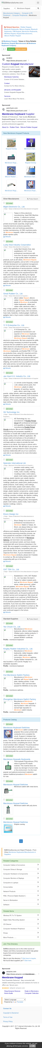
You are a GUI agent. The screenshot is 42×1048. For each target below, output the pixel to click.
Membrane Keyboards (29, 31)
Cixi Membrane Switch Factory (16, 674)
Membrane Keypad (10, 41)
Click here (27, 960)
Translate (20, 1002)
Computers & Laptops (10, 882)
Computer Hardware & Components (15, 874)
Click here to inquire (29, 958)
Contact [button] (10, 203)
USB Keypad (16, 31)
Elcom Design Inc (10, 514)
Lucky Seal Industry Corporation (17, 244)
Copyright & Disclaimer (11, 1013)
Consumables (8, 887)
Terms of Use (7, 1017)
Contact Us (7, 1008)
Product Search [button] (33, 199)
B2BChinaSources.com (12, 850)
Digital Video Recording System (14, 920)
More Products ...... (9, 937)
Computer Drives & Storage (12, 869)
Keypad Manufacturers (24, 33)
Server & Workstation (10, 900)
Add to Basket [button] (21, 49)
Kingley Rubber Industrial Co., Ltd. (18, 648)
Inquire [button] (12, 49)
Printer (5, 933)
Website (8, 236)
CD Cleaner (7, 924)
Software (6, 904)
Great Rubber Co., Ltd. (13, 293)
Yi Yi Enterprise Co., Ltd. (14, 325)
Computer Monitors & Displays (13, 878)
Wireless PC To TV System (12, 915)
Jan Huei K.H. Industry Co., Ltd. (17, 376)
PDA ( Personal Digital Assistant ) (14, 896)
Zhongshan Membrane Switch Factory (19, 699)
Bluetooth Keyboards (11, 29)
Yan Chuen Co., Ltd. (12, 626)
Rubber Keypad (26, 27)
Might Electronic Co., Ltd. (14, 206)
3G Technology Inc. (11, 412)
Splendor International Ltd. (14, 463)
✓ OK (32, 1046)
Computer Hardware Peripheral (14, 929)
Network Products (9, 891)
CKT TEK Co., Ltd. (11, 569)
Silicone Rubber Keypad (12, 36)
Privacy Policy (8, 1021)
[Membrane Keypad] (8, 217)
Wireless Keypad (10, 33)
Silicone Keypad (24, 29)
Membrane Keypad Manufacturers (14, 43)
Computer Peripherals (19, 15)
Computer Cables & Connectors (14, 865)
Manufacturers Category (11, 13)
